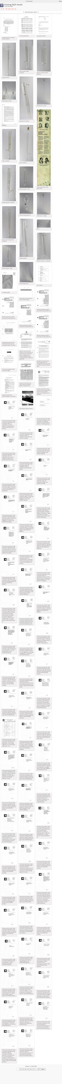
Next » (43, 1069)
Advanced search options (31, 12)
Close (60, 1)
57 (38, 1069)
